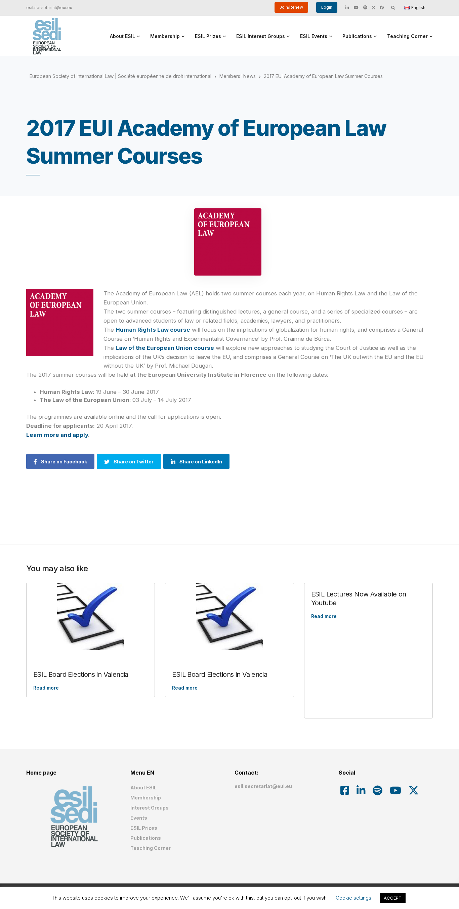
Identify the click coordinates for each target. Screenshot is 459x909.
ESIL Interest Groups (260, 36)
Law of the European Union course (165, 347)
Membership (165, 36)
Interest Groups (149, 808)
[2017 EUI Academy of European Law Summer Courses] (227, 242)
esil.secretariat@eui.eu (49, 7)
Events (138, 818)
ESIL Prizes (208, 36)
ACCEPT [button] (393, 898)
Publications (357, 36)
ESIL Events (313, 36)
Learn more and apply (57, 434)
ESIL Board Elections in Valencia (80, 674)
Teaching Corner (407, 36)
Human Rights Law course (153, 329)
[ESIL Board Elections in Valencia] (91, 616)
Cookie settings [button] (353, 898)
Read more (46, 688)
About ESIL (122, 36)
